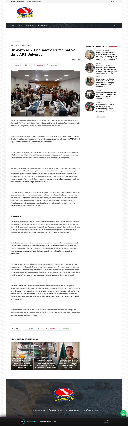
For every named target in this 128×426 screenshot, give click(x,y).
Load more (100, 116)
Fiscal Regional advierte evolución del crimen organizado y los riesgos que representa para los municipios (105, 108)
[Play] (22, 421)
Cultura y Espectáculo (21, 355)
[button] (115, 25)
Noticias (17, 41)
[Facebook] (111, 1)
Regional (21, 45)
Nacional (45, 357)
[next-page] (15, 373)
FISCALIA (98, 102)
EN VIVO (106, 422)
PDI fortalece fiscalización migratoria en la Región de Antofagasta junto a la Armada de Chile (106, 95)
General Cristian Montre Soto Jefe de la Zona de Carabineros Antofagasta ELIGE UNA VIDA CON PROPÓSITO (68, 363)
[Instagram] (114, 1)
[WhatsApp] (116, 1)
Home (12, 41)
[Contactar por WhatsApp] (123, 413)
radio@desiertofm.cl (67, 414)
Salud (28, 45)
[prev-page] (12, 373)
